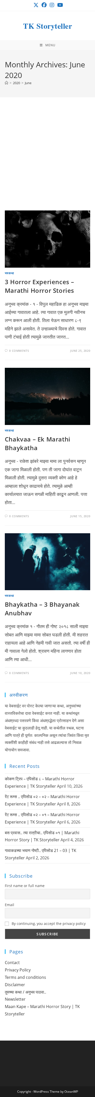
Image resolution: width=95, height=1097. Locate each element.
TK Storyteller (47, 25)
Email (9, 904)
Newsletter (15, 999)
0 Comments (19, 351)
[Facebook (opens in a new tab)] (44, 5)
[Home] (6, 83)
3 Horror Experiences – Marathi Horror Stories (39, 286)
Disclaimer (15, 984)
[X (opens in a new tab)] (36, 5)
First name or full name (25, 885)
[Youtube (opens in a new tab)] (59, 5)
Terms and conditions (25, 977)
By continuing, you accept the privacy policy (48, 923)
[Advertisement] (47, 160)
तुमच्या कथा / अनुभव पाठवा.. (25, 992)
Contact (12, 962)
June (28, 83)
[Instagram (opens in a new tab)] (52, 5)
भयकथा (9, 273)
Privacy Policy (18, 970)
